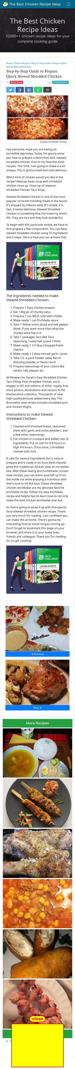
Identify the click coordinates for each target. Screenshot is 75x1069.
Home (9, 63)
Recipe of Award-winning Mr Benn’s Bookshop (37, 802)
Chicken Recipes (22, 63)
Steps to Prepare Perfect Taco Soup (37, 902)
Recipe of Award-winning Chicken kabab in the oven (36, 1003)
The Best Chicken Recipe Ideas (34, 4)
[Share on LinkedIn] (29, 89)
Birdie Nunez (16, 82)
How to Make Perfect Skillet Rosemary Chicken (37, 681)
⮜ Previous (37, 653)
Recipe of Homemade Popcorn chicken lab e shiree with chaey (37, 627)
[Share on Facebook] (20, 89)
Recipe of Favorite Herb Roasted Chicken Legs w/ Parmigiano (36, 852)
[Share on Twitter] (10, 89)
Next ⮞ (37, 707)
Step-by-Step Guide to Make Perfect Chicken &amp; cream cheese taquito (35, 953)
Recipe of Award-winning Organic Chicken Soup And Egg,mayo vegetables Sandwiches (37, 752)
